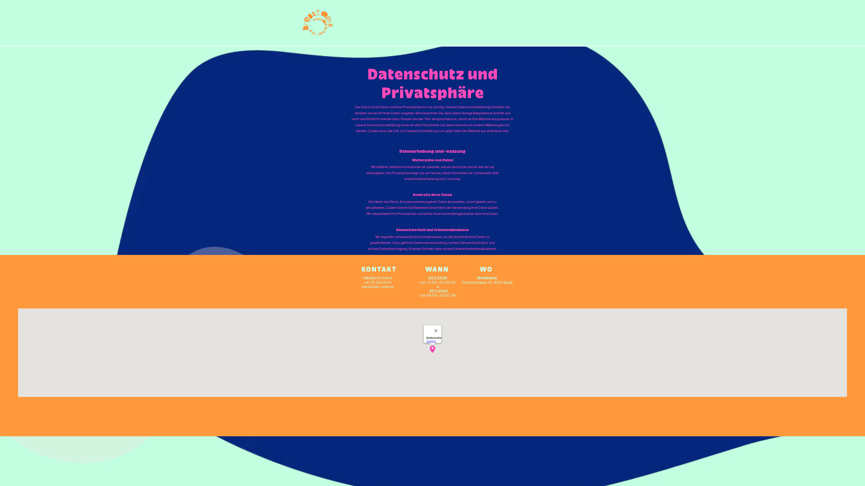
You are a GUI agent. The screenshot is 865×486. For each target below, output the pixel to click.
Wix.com (456, 434)
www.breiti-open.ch (378, 287)
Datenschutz (437, 425)
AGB (455, 425)
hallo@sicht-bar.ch (377, 278)
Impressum (414, 425)
